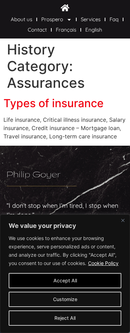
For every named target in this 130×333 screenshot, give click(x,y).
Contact (37, 29)
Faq (114, 19)
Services (91, 19)
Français (66, 29)
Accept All (65, 280)
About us (21, 19)
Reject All (65, 318)
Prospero (52, 19)
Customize (65, 299)
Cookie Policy (103, 263)
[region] (65, 273)
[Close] (123, 220)
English (93, 29)
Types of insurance (53, 103)
